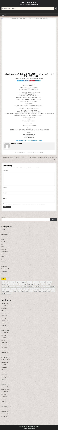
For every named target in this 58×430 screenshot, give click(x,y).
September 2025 (5, 330)
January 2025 (4, 350)
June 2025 (4, 337)
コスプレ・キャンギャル (12, 284)
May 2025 (3, 340)
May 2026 (3, 310)
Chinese (3, 237)
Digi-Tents (4, 242)
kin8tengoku (4, 251)
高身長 (9, 293)
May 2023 (3, 399)
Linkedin (38, 80)
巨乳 (28, 289)
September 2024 (5, 360)
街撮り (35, 291)
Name (5, 187)
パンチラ (4, 286)
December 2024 (5, 352)
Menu (5, 15)
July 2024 (3, 365)
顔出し (53, 291)
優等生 (8, 289)
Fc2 (2, 244)
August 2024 (4, 362)
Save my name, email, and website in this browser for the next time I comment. (25, 204)
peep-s (3, 264)
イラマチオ (42, 282)
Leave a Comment (34, 78)
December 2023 (5, 382)
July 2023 (3, 394)
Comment (6, 170)
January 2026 (4, 320)
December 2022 (5, 411)
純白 (19, 291)
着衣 (15, 291)
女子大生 (19, 289)
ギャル (3, 284)
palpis (3, 256)
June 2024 (4, 367)
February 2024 (5, 377)
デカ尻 (42, 284)
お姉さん (30, 282)
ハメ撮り (48, 284)
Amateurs (3, 229)
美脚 (27, 291)
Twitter (20, 80)
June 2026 (4, 308)
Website (5, 198)
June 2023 (4, 396)
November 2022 (5, 414)
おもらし (24, 282)
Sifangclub (4, 266)
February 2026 (5, 318)
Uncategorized (5, 269)
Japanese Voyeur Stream (29, 2)
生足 (42, 289)
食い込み (4, 293)
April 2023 (4, 401)
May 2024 (3, 369)
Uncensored (4, 271)
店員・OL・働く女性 (35, 289)
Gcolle (3, 246)
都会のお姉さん (42, 291)
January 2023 (4, 409)
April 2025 (4, 342)
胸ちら (31, 291)
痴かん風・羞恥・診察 (50, 289)
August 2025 (4, 333)
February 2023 (5, 406)
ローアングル (39, 286)
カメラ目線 (49, 282)
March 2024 (4, 374)
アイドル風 (35, 282)
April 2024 (4, 372)
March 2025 (4, 345)
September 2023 (5, 389)
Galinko (17, 78)
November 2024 (5, 355)
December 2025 (5, 323)
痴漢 (3, 291)
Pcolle (41, 78)
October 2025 (4, 328)
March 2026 (4, 315)
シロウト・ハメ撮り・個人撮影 (36, 152)
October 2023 (4, 387)
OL (8, 282)
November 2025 (5, 325)
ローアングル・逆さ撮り (48, 286)
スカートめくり (22, 284)
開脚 (49, 291)
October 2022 (4, 416)
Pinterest (33, 80)
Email (5, 193)
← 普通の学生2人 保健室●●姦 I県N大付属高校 (12, 158)
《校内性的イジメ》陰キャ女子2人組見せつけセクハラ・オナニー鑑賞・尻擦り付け (29, 75)
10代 (3, 282)
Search (3, 217)
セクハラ (38, 284)
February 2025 (5, 347)
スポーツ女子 (31, 284)
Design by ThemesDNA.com (29, 428)
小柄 (24, 289)
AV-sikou (3, 232)
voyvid (2, 274)
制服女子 (13, 289)
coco (2, 239)
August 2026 (4, 303)
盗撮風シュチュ (9, 291)
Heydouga (3, 249)
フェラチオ (23, 286)
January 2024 (4, 379)
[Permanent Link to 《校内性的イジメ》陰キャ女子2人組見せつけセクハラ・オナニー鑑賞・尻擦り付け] (29, 45)
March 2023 (4, 404)
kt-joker (3, 254)
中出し (3, 289)
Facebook (26, 80)
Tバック (12, 282)
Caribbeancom (4, 234)
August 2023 (4, 392)
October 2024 (4, 357)
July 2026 (3, 306)
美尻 (23, 291)
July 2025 (3, 335)
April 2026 (4, 313)
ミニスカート (31, 286)
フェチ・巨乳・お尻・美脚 (13, 286)
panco (2, 259)
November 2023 (5, 384)
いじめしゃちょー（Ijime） (24, 152)
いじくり (18, 282)
